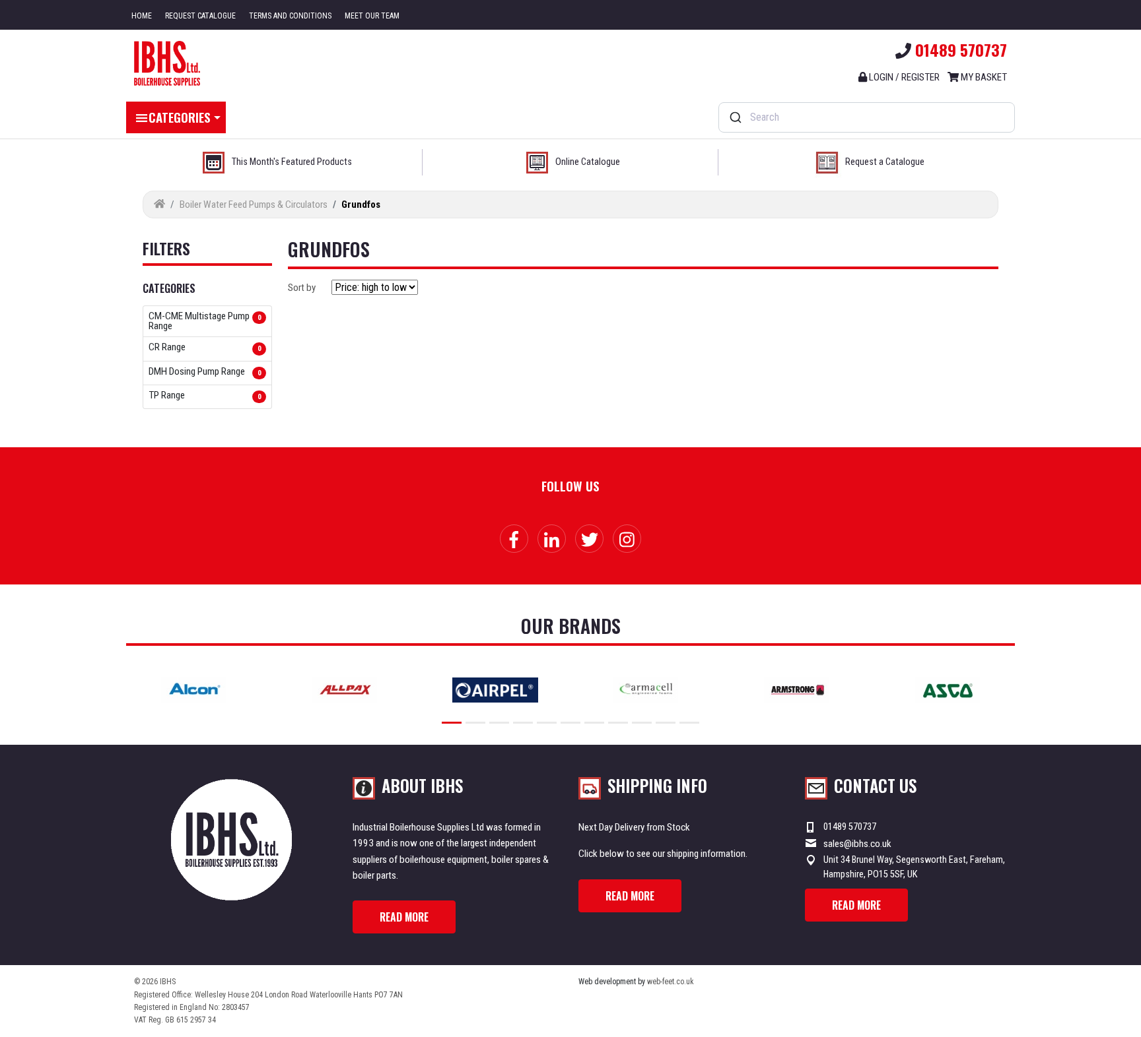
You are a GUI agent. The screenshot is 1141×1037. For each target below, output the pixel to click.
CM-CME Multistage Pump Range (199, 321)
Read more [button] (404, 917)
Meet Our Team (372, 15)
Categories (180, 117)
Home (141, 15)
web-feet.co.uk (670, 981)
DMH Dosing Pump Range (197, 372)
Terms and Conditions (290, 15)
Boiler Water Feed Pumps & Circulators (254, 204)
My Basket (983, 77)
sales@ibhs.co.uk (857, 844)
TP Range (167, 396)
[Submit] (734, 117)
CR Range (167, 347)
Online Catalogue (587, 162)
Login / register (903, 77)
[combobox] (866, 117)
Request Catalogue (200, 15)
